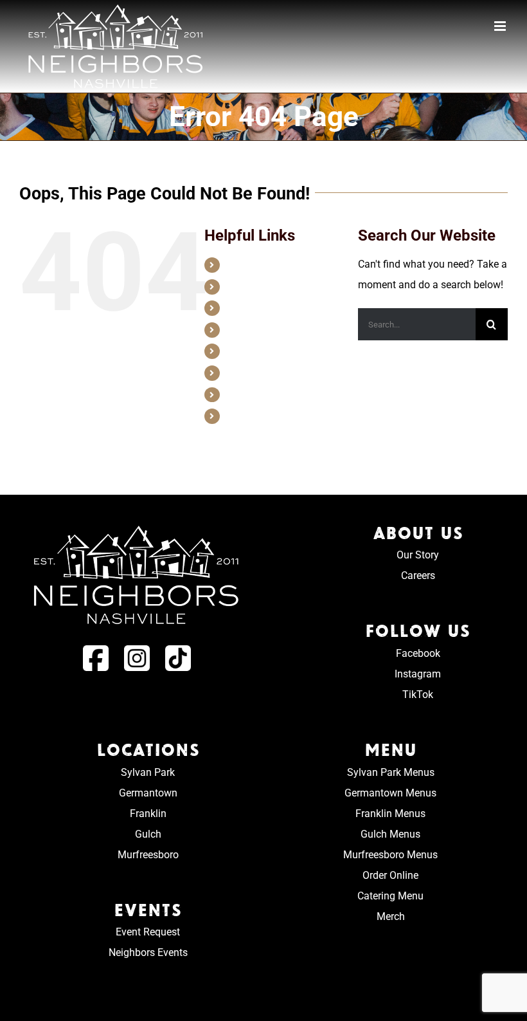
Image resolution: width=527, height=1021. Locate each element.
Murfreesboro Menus (390, 855)
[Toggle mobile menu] (501, 26)
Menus (239, 329)
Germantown (148, 793)
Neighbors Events (148, 952)
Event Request (148, 932)
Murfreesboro (148, 855)
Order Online (390, 875)
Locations (245, 307)
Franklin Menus (390, 813)
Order (237, 394)
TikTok (417, 694)
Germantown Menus (390, 793)
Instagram (418, 674)
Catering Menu (390, 896)
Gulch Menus (390, 834)
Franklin (148, 813)
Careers (241, 286)
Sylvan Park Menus (390, 772)
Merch (238, 415)
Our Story (245, 264)
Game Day (246, 372)
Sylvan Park (148, 772)
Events (239, 350)
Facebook (418, 653)
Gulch (148, 834)
